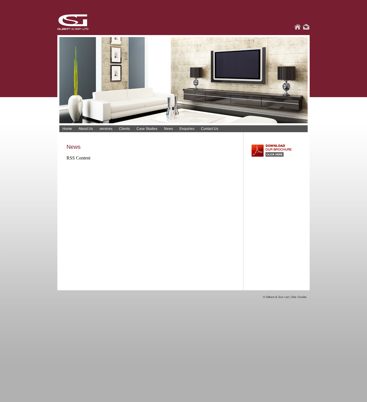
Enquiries (186, 129)
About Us (86, 129)
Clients (124, 129)
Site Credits (299, 297)
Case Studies (146, 129)
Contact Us (209, 129)
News (168, 129)
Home (67, 129)
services (105, 129)
